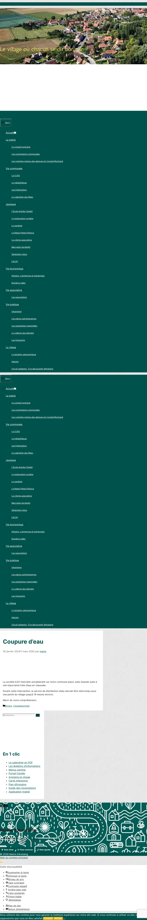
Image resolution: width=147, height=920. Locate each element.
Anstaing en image (19, 777)
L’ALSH (14, 261)
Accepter (48, 918)
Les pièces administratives (23, 318)
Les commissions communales (25, 154)
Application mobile (19, 791)
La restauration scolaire (22, 218)
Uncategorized (21, 705)
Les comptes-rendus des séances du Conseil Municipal (37, 161)
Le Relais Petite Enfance (22, 233)
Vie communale (14, 168)
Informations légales (17, 817)
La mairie (11, 139)
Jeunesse (11, 204)
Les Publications (19, 190)
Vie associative (14, 290)
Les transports (18, 340)
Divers (8, 705)
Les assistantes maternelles (24, 326)
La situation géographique (23, 354)
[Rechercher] (38, 715)
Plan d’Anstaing (17, 784)
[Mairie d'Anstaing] (13, 117)
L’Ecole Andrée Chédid (22, 211)
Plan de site (12, 814)
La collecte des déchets (22, 333)
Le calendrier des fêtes (22, 197)
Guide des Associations (22, 788)
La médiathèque (19, 182)
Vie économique (14, 268)
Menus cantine (17, 769)
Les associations (19, 297)
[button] (1, 861)
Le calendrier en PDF (21, 762)
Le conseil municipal (20, 147)
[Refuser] (64, 919)
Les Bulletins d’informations (24, 766)
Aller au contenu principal (14, 857)
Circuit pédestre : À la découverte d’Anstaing (32, 369)
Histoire (15, 361)
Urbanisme (16, 311)
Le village (11, 347)
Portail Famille (17, 773)
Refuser (58, 918)
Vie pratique (12, 304)
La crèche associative (21, 240)
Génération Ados (19, 254)
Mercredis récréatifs (20, 247)
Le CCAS (15, 175)
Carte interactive (18, 780)
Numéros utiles (18, 283)
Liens (9, 821)
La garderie (16, 225)
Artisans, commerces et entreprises (28, 276)
